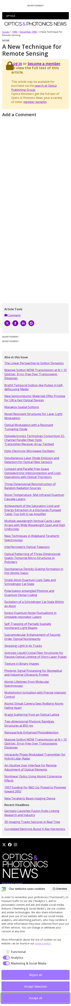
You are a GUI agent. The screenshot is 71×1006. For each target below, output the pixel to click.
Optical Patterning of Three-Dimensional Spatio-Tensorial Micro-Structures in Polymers (32, 558)
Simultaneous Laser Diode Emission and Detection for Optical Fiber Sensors (31, 460)
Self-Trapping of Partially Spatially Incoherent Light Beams (27, 626)
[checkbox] (13, 952)
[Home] (25, 867)
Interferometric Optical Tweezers (27, 547)
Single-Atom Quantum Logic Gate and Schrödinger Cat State (30, 582)
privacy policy (43, 943)
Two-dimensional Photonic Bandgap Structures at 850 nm (29, 723)
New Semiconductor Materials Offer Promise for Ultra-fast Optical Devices (34, 398)
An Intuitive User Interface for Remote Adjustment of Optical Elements (30, 767)
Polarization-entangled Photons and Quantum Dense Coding (29, 593)
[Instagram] (15, 845)
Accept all (35, 998)
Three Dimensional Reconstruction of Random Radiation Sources (30, 486)
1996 (14, 31)
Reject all (35, 975)
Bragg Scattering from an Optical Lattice (31, 715)
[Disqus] (35, 163)
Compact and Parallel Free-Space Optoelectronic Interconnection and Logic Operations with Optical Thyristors (32, 473)
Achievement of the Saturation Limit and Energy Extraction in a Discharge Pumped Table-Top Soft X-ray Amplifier (32, 510)
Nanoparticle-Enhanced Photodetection (31, 732)
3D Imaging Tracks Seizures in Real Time (32, 822)
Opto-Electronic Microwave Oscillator (29, 451)
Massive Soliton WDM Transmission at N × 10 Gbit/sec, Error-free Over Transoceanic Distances (35, 374)
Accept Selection (35, 986)
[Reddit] (31, 323)
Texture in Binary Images (21, 664)
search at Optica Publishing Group (34, 88)
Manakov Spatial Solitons (21, 407)
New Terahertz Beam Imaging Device (29, 798)
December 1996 (28, 31)
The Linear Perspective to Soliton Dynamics (34, 363)
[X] (7, 323)
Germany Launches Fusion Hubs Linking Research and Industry (31, 813)
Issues (5, 31)
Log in (16, 63)
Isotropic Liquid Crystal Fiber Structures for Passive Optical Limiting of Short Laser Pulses (35, 655)
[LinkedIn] (23, 323)
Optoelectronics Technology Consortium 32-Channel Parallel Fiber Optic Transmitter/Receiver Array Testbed (34, 440)
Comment (14, 315)
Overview (61, 888)
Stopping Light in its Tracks (23, 646)
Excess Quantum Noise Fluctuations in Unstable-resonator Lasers (30, 615)
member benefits (35, 102)
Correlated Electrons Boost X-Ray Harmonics (34, 829)
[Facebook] (15, 323)
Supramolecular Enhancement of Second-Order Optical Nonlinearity (32, 637)
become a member (44, 63)
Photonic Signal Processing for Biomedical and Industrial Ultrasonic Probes (33, 673)
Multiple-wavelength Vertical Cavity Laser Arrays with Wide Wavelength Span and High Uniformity (34, 525)
